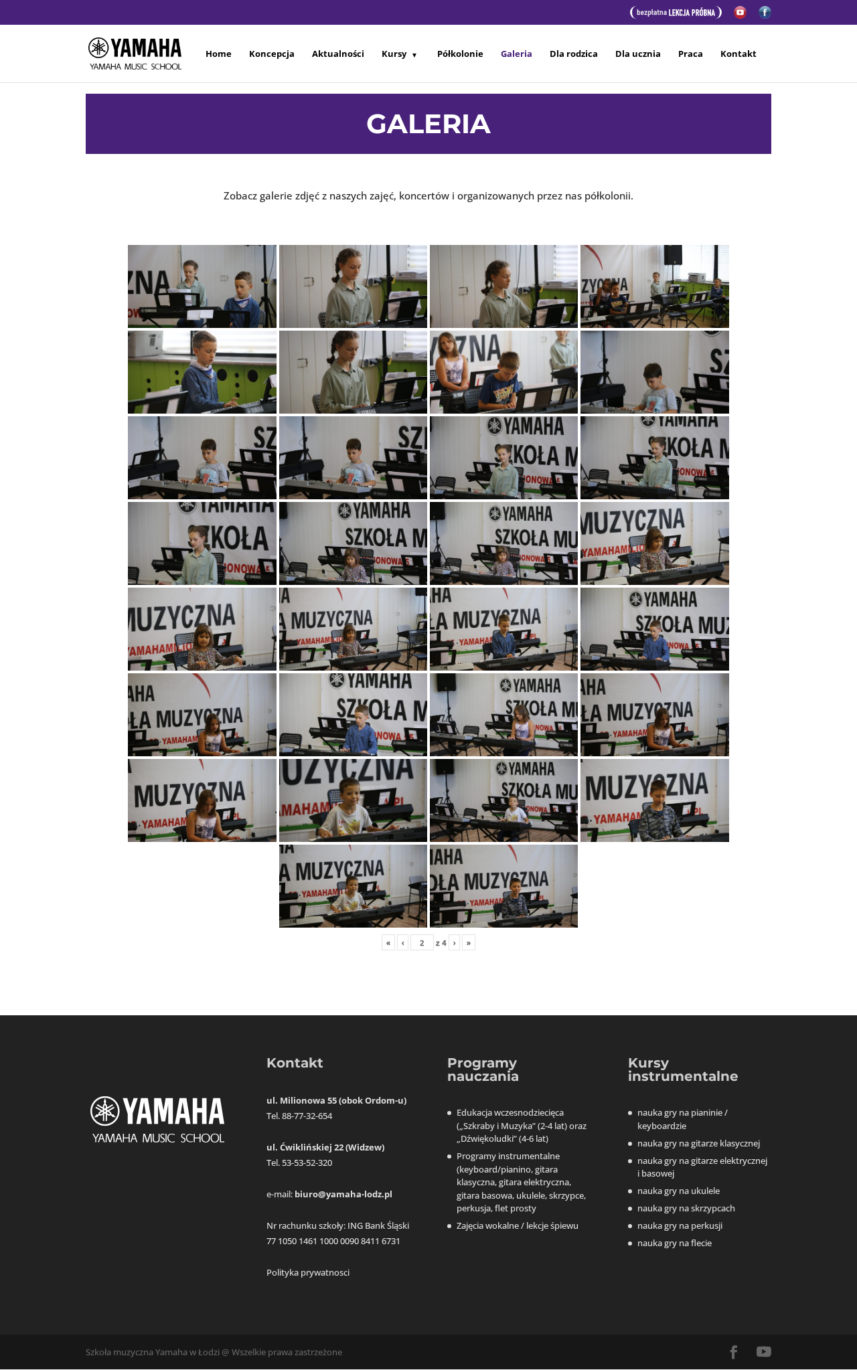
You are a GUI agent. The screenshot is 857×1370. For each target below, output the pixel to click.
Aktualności (338, 54)
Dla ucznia (638, 54)
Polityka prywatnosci (307, 1272)
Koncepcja (272, 54)
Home (219, 54)
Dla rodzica (574, 54)
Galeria (516, 54)
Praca (690, 54)
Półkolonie (460, 54)
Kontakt (738, 54)
